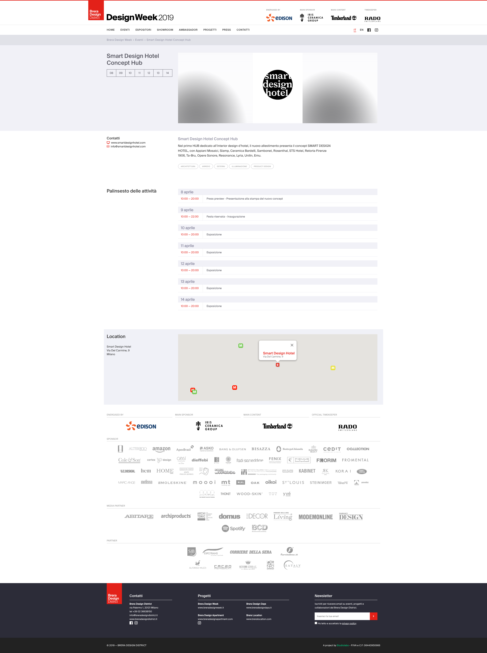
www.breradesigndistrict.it (143, 619)
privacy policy (349, 623)
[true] (373, 616)
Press (226, 30)
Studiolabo (343, 645)
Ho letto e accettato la (329, 623)
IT (355, 30)
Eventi (125, 30)
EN (362, 30)
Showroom (165, 30)
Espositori (143, 30)
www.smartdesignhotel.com (128, 143)
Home (111, 30)
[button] (277, 365)
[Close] (292, 345)
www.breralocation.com (258, 619)
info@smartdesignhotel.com (128, 146)
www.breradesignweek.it (211, 607)
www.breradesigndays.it (259, 607)
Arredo (206, 166)
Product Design (262, 166)
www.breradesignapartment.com (215, 619)
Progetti (209, 30)
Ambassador (188, 30)
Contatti (243, 30)
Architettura (188, 166)
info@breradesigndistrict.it (144, 615)
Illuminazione (239, 166)
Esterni (221, 166)
